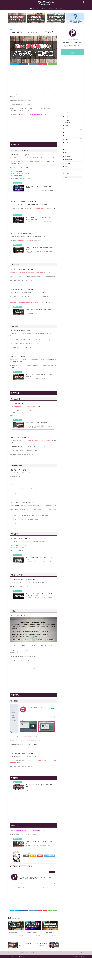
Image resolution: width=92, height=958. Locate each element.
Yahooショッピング (49, 855)
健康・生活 (73, 163)
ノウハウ (26, 866)
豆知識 (31, 866)
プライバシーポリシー (13, 956)
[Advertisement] (33, 78)
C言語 (73, 116)
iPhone (73, 125)
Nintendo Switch (73, 136)
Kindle (26, 855)
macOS (21, 866)
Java (73, 129)
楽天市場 (40, 855)
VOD (73, 149)
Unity (73, 146)
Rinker (29, 853)
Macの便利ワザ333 (27, 852)
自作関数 (73, 122)
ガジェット (73, 153)
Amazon (33, 855)
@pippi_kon (22, 91)
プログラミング (73, 160)
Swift (73, 142)
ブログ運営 (73, 156)
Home (32, 8)
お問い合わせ (21, 956)
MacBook (16, 866)
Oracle (73, 139)
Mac (11, 29)
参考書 (73, 120)
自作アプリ (73, 166)
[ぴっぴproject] (46, 5)
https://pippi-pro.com (21, 883)
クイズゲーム (73, 119)
